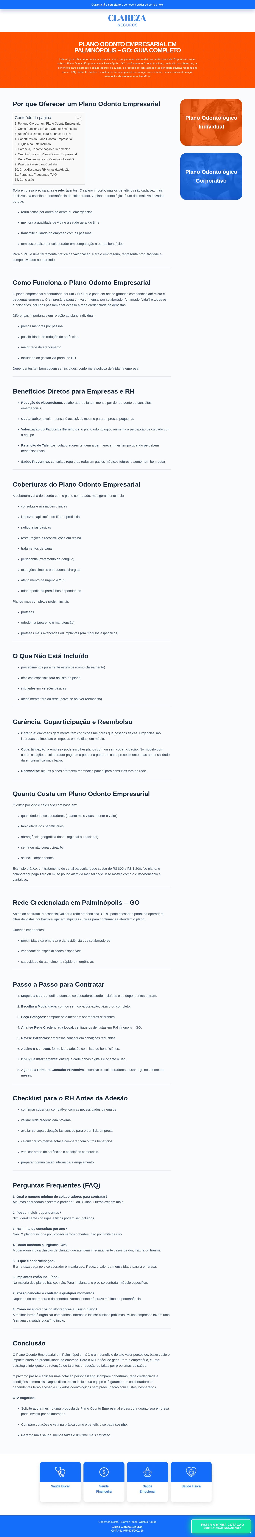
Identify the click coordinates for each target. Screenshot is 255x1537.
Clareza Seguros (131, 1526)
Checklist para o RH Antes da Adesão (44, 169)
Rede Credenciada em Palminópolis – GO (46, 159)
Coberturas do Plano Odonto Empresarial (45, 139)
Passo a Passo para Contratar (37, 164)
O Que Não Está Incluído (34, 144)
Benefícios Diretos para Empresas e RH (44, 133)
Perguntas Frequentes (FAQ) (38, 174)
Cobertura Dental (108, 1521)
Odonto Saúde (147, 1521)
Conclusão (27, 179)
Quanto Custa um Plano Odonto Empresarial (47, 154)
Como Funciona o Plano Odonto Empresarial (47, 128)
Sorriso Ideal (129, 1521)
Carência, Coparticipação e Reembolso (44, 149)
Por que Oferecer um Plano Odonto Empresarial (49, 123)
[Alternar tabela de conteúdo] (77, 118)
